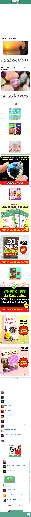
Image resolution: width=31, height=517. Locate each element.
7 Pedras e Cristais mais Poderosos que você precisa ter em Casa (15, 68)
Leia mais (23, 61)
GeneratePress (27, 507)
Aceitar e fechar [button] (28, 514)
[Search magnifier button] (18, 1)
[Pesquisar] (16, 104)
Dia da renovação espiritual (8, 38)
